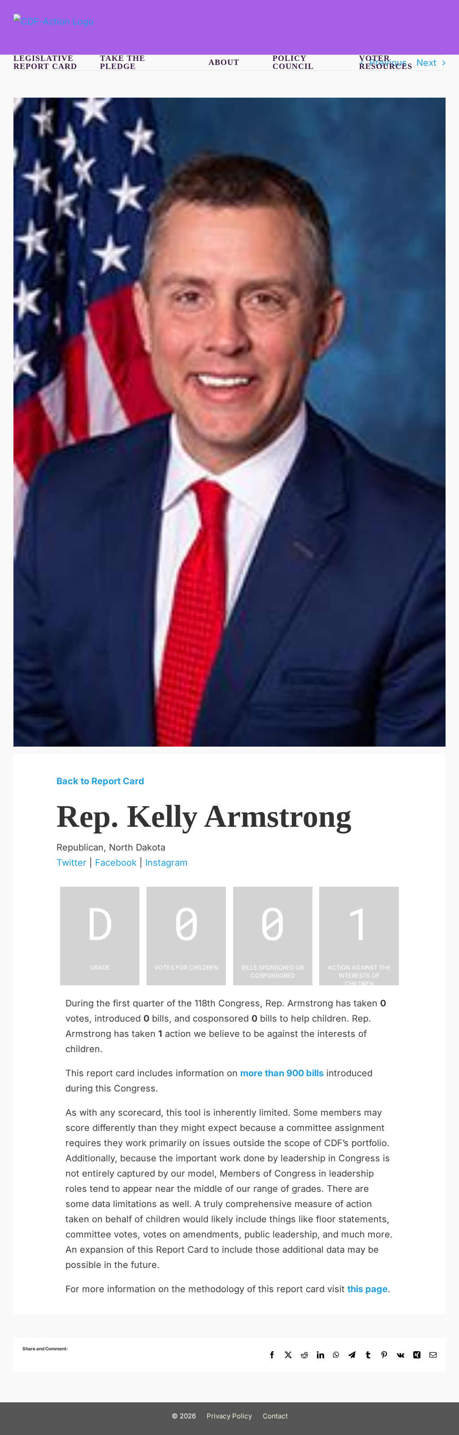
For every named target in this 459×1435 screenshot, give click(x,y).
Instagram (166, 862)
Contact (275, 1416)
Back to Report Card (100, 781)
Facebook (116, 862)
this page (367, 1289)
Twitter (71, 862)
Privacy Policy (229, 1416)
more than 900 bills (282, 1073)
